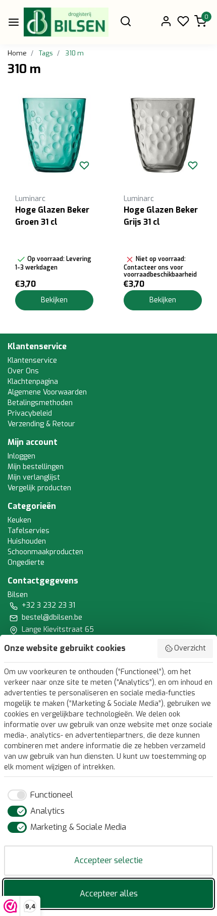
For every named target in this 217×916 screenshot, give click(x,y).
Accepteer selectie (108, 860)
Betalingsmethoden (40, 403)
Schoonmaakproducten (45, 552)
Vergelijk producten (39, 488)
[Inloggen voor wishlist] (84, 165)
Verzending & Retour (41, 424)
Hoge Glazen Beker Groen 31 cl (52, 216)
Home (17, 53)
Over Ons (23, 371)
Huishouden (27, 541)
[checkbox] (38, 795)
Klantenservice (32, 360)
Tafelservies (28, 531)
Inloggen (21, 456)
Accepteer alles (109, 893)
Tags (46, 53)
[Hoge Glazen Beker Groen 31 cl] (54, 135)
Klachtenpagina (33, 381)
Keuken (19, 520)
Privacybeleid (30, 413)
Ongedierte (26, 562)
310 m (74, 53)
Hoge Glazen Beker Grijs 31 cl (161, 216)
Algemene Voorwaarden (47, 392)
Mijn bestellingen (36, 467)
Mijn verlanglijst (34, 477)
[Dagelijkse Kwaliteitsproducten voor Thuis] (66, 22)
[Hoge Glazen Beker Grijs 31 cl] (162, 135)
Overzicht (190, 648)
